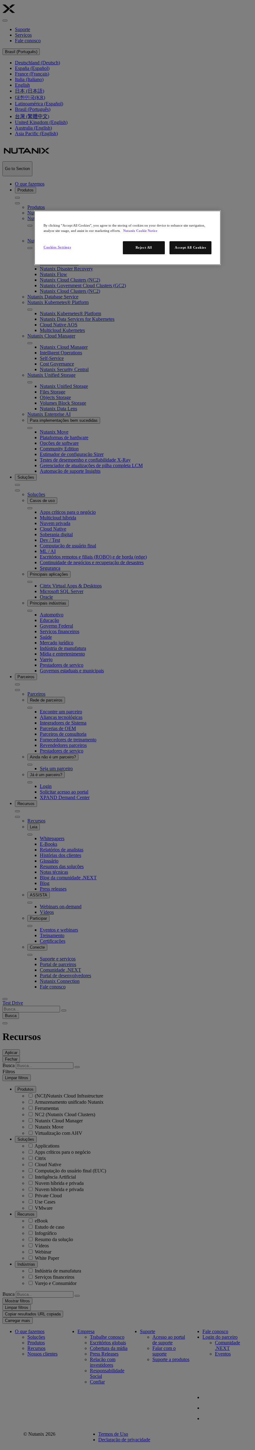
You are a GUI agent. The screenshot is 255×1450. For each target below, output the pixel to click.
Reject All (144, 247)
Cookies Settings (57, 247)
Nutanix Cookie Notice (140, 230)
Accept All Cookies (190, 247)
